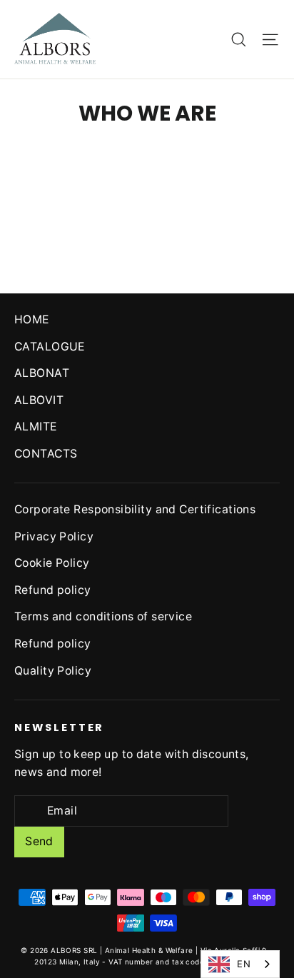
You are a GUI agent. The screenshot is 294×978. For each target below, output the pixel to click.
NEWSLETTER (59, 727)
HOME (31, 319)
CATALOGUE (49, 346)
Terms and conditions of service (103, 616)
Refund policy (52, 590)
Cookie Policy (52, 563)
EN (243, 963)
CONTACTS (45, 453)
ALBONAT (41, 373)
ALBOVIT (39, 400)
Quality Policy (52, 670)
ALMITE (35, 426)
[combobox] (240, 964)
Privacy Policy (53, 536)
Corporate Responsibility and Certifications (134, 509)
